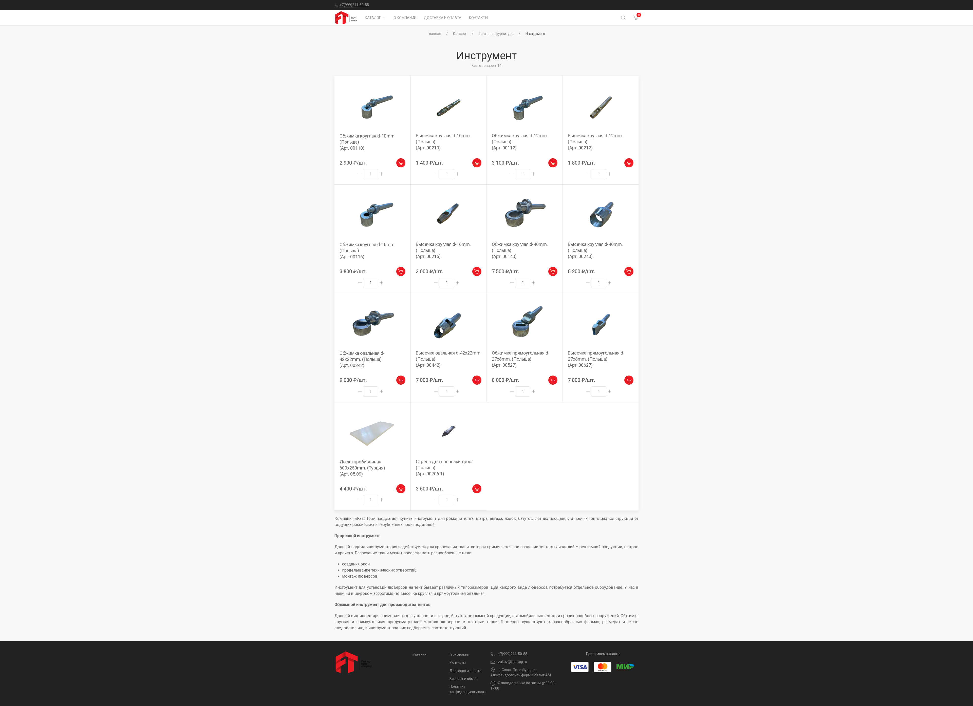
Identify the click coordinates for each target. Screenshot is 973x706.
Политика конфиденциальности (466, 689)
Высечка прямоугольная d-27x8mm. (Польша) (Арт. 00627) (596, 359)
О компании (405, 18)
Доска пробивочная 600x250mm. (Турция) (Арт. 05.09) (362, 468)
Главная (434, 34)
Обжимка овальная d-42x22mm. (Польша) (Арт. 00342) (362, 359)
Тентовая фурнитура (496, 34)
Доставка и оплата (442, 18)
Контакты (478, 18)
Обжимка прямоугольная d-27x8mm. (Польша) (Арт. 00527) (521, 359)
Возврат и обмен (464, 679)
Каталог (373, 18)
